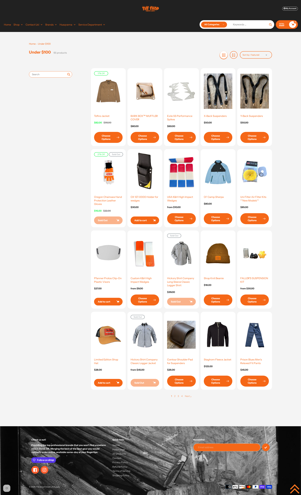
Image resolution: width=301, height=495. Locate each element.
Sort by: (246, 55)
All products (119, 453)
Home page (118, 449)
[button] (294, 488)
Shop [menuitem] (16, 24)
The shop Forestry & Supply (48, 487)
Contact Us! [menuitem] (32, 24)
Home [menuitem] (7, 24)
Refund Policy (119, 466)
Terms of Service (121, 470)
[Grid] (223, 55)
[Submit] (266, 447)
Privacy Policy (120, 462)
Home (32, 43)
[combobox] (50, 74)
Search (116, 445)
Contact (116, 458)
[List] (234, 55)
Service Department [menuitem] (90, 24)
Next (187, 396)
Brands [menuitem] (49, 24)
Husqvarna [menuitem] (66, 24)
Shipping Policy (120, 475)
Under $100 (44, 43)
